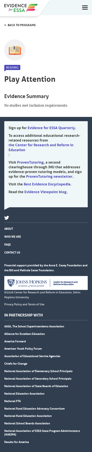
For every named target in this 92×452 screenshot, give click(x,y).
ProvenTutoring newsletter (49, 176)
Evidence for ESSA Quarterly (51, 127)
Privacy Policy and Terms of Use (24, 304)
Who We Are (12, 236)
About (8, 228)
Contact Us (12, 252)
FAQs (7, 244)
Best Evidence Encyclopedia (47, 184)
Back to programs (22, 25)
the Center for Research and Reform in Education (41, 147)
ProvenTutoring (30, 162)
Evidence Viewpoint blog (45, 191)
